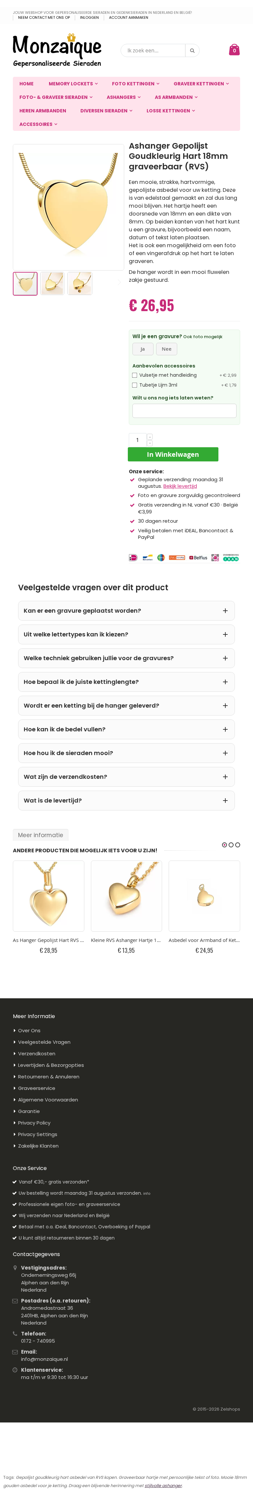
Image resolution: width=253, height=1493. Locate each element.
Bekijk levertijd (180, 486)
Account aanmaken (128, 17)
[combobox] (160, 50)
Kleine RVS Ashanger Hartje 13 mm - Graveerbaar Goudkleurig (126, 940)
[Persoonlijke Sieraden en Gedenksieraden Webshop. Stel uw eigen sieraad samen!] (57, 50)
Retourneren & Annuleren (48, 1076)
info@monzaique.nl (44, 1359)
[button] (52, 283)
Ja (143, 348)
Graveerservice (36, 1088)
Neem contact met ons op (44, 17)
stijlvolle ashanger (163, 1485)
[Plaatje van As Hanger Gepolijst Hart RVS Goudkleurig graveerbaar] (48, 896)
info (146, 1193)
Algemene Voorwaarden (48, 1099)
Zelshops (230, 1409)
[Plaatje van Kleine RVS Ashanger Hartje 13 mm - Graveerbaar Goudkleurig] (126, 896)
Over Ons (29, 1030)
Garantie (29, 1111)
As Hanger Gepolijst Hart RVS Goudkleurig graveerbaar (48, 940)
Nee (167, 348)
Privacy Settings (37, 1134)
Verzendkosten (36, 1053)
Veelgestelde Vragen (44, 1042)
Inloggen (89, 17)
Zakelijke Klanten (38, 1145)
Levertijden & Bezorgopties (51, 1065)
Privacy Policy (34, 1122)
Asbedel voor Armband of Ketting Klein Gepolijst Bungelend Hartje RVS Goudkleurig (204, 940)
